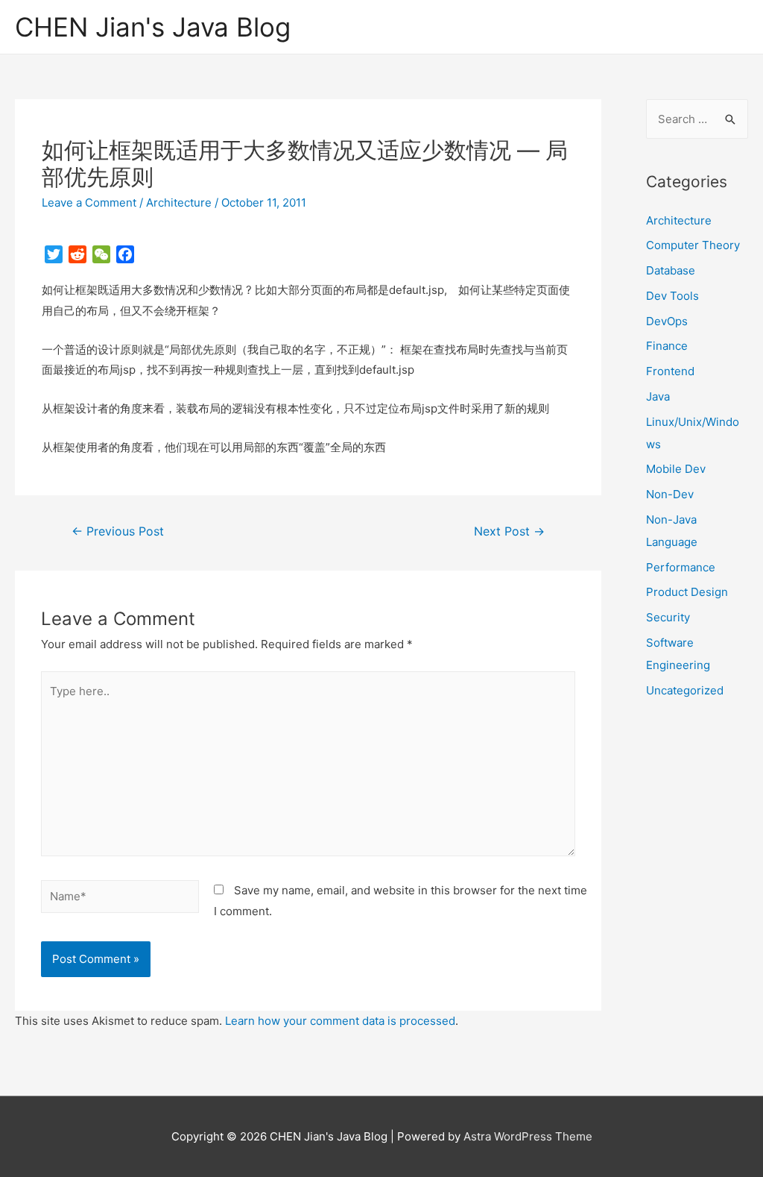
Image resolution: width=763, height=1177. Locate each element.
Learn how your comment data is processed (340, 1021)
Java (658, 396)
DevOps (667, 321)
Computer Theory (693, 245)
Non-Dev (670, 494)
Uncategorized (685, 690)
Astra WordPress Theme (527, 1136)
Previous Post (118, 531)
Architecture (179, 202)
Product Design (687, 592)
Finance (667, 346)
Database (670, 270)
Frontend (670, 371)
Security (668, 617)
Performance (680, 567)
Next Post (509, 531)
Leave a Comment (89, 202)
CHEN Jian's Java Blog (153, 27)
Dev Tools (672, 296)
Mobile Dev (676, 469)
